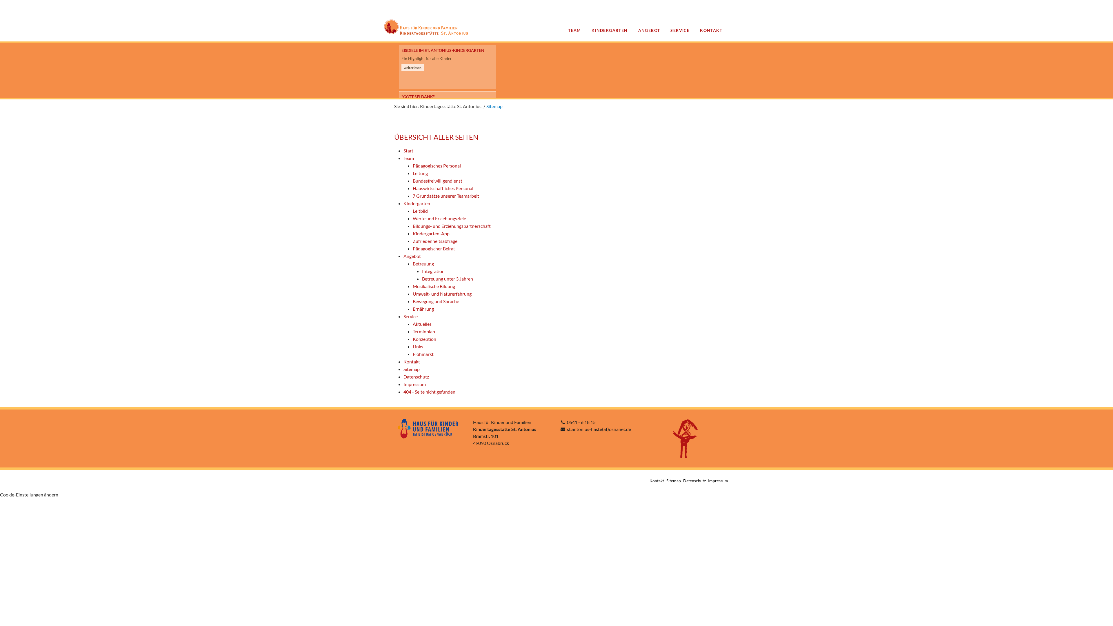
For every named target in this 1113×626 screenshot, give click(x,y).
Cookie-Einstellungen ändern (29, 494)
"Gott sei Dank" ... (419, 50)
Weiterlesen (412, 76)
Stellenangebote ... (422, 96)
